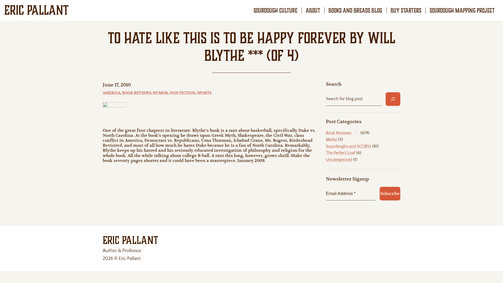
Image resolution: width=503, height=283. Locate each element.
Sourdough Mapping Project (462, 10)
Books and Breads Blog (355, 10)
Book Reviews (136, 92)
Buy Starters (406, 10)
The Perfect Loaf (340, 152)
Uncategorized (339, 159)
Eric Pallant (36, 10)
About (313, 10)
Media (331, 139)
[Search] (393, 99)
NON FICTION (182, 92)
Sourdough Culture (275, 10)
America (112, 92)
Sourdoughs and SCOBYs (348, 146)
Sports (204, 92)
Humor (160, 92)
